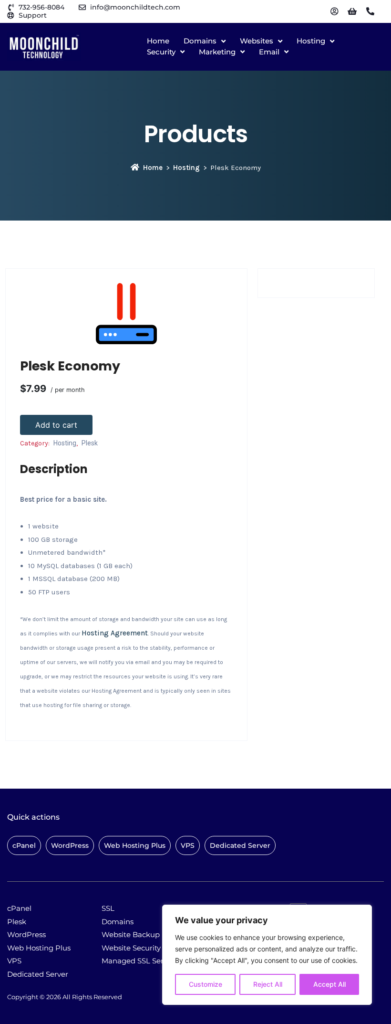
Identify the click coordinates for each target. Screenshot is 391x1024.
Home (153, 167)
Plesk (90, 443)
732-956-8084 (41, 7)
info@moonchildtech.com (135, 7)
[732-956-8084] (10, 7)
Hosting (186, 167)
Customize (205, 984)
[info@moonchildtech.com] (82, 7)
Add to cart (56, 425)
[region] (267, 955)
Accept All (329, 984)
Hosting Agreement (115, 633)
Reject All (267, 984)
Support (33, 15)
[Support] (10, 15)
